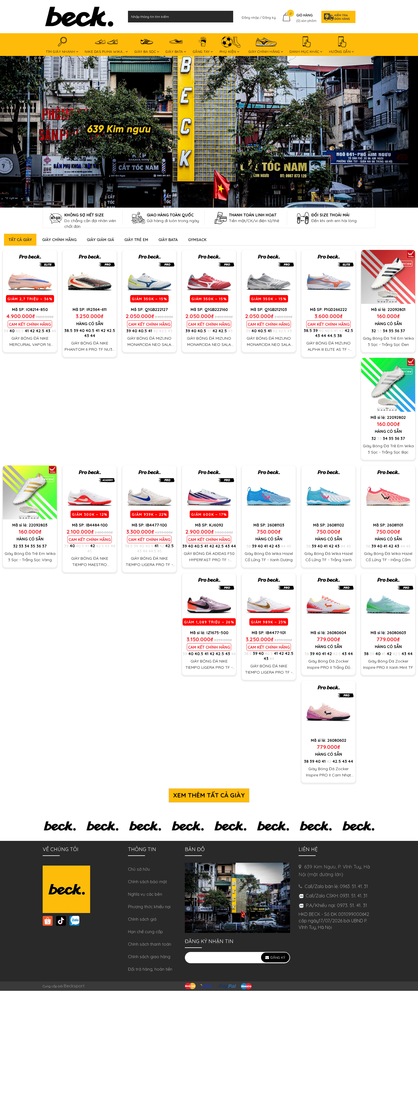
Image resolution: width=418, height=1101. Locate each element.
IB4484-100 (96, 525)
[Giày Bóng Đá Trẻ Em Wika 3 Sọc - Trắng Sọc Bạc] (388, 385)
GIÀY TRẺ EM (136, 239)
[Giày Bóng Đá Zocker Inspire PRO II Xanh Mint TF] (388, 600)
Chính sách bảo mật (147, 881)
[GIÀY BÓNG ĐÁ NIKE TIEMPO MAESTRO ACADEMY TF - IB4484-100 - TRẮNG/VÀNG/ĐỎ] (90, 492)
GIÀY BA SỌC (145, 51)
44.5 (331, 335)
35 (391, 330)
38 (339, 335)
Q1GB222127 (156, 309)
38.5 (68, 330)
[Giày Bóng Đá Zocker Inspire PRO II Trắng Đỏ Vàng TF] (328, 600)
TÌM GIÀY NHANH (61, 51)
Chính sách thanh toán (149, 944)
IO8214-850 (37, 309)
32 (373, 330)
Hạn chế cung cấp (145, 931)
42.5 (40, 330)
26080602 (336, 740)
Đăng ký (269, 17)
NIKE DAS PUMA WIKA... (105, 51)
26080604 (336, 632)
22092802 (396, 417)
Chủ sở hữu (139, 869)
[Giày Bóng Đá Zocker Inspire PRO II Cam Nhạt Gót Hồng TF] (328, 708)
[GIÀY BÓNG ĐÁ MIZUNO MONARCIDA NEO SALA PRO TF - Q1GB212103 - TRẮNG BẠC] (269, 277)
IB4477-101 (276, 632)
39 (6, 330)
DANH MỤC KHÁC (304, 51)
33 (379, 330)
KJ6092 (216, 525)
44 (53, 330)
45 (89, 550)
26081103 (275, 525)
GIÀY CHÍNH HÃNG (265, 51)
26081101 (395, 525)
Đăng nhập (251, 17)
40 (12, 330)
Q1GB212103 (275, 309)
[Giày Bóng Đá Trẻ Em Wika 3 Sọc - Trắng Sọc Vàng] (30, 492)
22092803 (38, 525)
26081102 (335, 525)
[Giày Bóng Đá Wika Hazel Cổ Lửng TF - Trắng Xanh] (328, 492)
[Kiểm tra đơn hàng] (336, 16)
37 (402, 330)
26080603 (396, 632)
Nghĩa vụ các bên (145, 894)
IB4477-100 (156, 525)
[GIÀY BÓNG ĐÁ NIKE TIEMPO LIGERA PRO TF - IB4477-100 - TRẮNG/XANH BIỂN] (149, 492)
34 (385, 330)
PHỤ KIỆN (228, 51)
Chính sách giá (142, 919)
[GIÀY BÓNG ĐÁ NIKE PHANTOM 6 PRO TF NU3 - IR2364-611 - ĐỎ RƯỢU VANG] (90, 277)
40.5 (20, 330)
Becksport (74, 986)
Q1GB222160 (216, 309)
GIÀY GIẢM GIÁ (100, 239)
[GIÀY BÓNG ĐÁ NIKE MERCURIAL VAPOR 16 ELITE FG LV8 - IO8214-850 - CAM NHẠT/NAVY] (30, 277)
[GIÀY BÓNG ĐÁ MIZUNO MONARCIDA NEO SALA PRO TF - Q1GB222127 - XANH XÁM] (149, 277)
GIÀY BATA (174, 51)
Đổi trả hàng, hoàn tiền (150, 969)
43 (47, 330)
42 (32, 330)
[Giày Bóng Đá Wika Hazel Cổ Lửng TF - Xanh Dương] (269, 492)
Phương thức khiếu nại (149, 906)
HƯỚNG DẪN (340, 51)
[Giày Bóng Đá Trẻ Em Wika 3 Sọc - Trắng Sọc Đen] (388, 277)
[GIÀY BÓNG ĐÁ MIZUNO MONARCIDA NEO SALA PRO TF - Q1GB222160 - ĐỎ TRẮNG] (209, 277)
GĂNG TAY (202, 51)
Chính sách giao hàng (149, 956)
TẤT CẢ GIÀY (20, 239)
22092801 (396, 309)
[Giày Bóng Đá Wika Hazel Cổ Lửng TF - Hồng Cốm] (388, 492)
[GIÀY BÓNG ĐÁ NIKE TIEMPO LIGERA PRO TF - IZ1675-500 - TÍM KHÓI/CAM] (209, 600)
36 (397, 330)
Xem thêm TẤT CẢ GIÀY (209, 795)
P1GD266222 (335, 309)
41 (27, 330)
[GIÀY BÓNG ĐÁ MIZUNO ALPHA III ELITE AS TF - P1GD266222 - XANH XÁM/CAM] (328, 277)
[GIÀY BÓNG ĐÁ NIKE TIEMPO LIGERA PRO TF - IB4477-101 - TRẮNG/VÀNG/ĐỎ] (269, 600)
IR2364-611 (96, 309)
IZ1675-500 (217, 632)
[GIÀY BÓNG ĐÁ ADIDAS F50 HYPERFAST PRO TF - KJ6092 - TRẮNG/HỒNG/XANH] (209, 492)
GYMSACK (197, 239)
